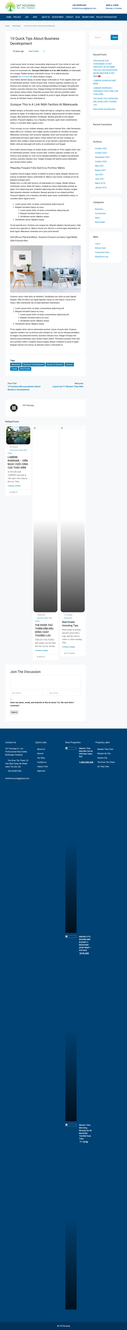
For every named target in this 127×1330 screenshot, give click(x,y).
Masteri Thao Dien (105, 749)
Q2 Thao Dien (103, 766)
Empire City (102, 758)
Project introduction (106, 17)
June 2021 (99, 179)
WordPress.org (101, 256)
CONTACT (69, 17)
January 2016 (101, 187)
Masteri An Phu (104, 753)
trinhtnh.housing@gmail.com (84, 8)
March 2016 (100, 183)
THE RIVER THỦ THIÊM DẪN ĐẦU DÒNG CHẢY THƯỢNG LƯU (105, 101)
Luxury (14, 369)
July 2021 (99, 174)
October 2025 (101, 148)
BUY (27, 17)
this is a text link (25, 76)
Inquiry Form (88, 17)
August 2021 (100, 170)
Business (40, 618)
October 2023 (101, 153)
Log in (97, 243)
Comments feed (102, 252)
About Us (41, 749)
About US (46, 17)
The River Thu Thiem (106, 762)
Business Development (33, 364)
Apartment (15, 364)
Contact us (41, 762)
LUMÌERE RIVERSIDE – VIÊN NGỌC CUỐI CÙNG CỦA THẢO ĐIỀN (105, 91)
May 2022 (99, 166)
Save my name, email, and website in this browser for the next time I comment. (42, 704)
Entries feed (100, 248)
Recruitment (58, 17)
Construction (14, 450)
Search (115, 37)
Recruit (40, 753)
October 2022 (101, 161)
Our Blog (41, 758)
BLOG (78, 17)
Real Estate (34, 51)
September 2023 (102, 157)
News (21, 450)
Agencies (41, 771)
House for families (55, 364)
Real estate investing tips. (104, 109)
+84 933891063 (79, 5)
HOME (8, 17)
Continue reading (14, 486)
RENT (35, 17)
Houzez (69, 364)
